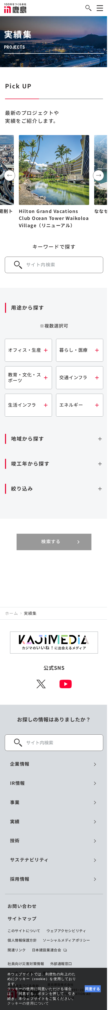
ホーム (11, 613)
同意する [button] (92, 989)
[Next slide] (98, 175)
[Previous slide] (9, 175)
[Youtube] (66, 684)
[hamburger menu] (100, 8)
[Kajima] (15, 8)
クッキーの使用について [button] (28, 1003)
